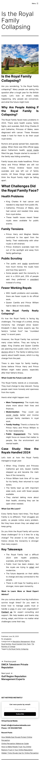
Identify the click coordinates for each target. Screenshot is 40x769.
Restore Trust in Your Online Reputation (17, 750)
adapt (31, 567)
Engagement (19, 434)
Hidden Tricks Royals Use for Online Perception (20, 753)
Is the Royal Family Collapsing (17, 649)
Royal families (6, 644)
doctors (4, 352)
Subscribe (20, 714)
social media (33, 150)
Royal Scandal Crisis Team (21, 644)
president (34, 279)
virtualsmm (7, 639)
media (24, 264)
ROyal (33, 641)
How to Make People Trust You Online (16, 747)
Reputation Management (21, 641)
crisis (12, 609)
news (36, 147)
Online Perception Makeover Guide (15, 744)
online (4, 147)
